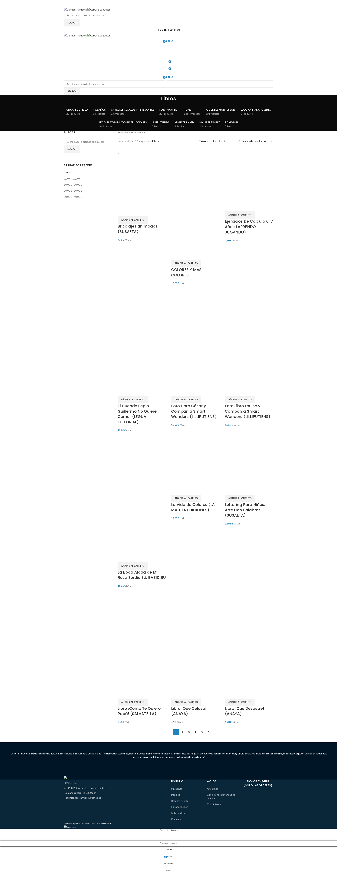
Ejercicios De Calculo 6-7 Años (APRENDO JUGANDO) (249, 227)
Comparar (176, 819)
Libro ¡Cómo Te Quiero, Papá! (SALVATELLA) (139, 711)
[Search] (168, 48)
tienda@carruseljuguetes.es (85, 797)
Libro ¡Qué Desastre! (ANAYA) (244, 711)
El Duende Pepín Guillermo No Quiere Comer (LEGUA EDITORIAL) (137, 414)
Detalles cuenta (180, 800)
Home (130, 141)
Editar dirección (179, 806)
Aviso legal (213, 788)
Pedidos (175, 794)
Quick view (131, 212)
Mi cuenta (176, 788)
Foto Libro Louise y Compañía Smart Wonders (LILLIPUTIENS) (247, 411)
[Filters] (4, 836)
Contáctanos (214, 804)
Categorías (143, 141)
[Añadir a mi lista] (140, 212)
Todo (67, 172)
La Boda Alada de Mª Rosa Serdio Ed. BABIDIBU (142, 575)
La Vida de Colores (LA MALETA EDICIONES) (193, 507)
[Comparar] (122, 212)
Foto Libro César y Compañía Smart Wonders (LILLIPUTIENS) (194, 411)
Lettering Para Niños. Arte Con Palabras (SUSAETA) (245, 510)
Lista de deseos (179, 812)
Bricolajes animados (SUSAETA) (137, 228)
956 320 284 (89, 792)
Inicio (121, 141)
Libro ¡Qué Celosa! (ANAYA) (188, 711)
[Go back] (156, 100)
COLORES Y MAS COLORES (186, 272)
